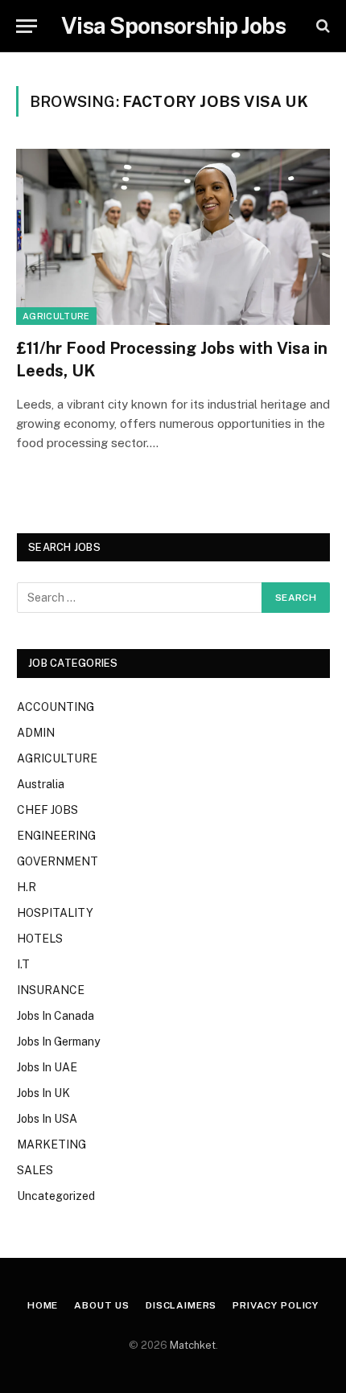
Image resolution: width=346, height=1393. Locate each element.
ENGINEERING (56, 835)
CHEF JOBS (47, 809)
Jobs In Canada (55, 1015)
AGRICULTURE (56, 316)
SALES (35, 1170)
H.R (26, 887)
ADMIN (36, 732)
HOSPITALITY (55, 912)
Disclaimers (181, 1305)
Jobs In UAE (47, 1067)
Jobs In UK (43, 1093)
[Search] (321, 26)
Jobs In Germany (58, 1041)
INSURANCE (50, 990)
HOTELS (40, 938)
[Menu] (26, 26)
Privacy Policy (276, 1305)
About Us (102, 1305)
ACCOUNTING (55, 707)
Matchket (193, 1345)
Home (42, 1305)
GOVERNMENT (57, 861)
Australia (40, 784)
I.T (23, 964)
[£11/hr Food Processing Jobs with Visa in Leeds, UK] (173, 237)
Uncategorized (56, 1196)
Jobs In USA (47, 1118)
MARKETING (51, 1144)
